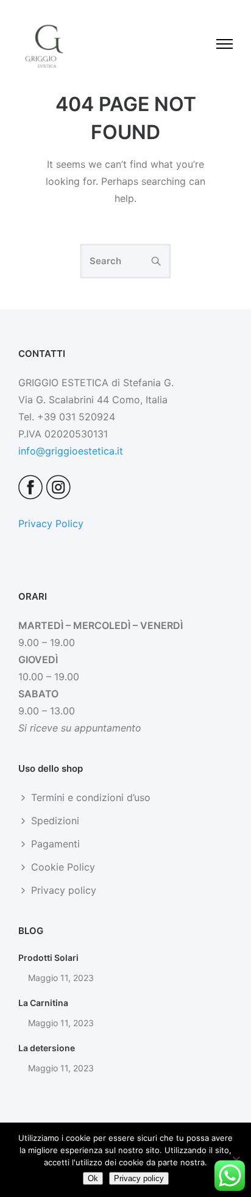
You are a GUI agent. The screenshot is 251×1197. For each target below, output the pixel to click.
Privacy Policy (50, 523)
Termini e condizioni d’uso (90, 797)
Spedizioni (55, 820)
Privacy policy (63, 890)
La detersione (46, 1048)
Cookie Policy (63, 867)
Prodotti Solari (48, 957)
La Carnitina (43, 1003)
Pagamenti (55, 844)
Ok (93, 1178)
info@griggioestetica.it (70, 451)
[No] (236, 1160)
